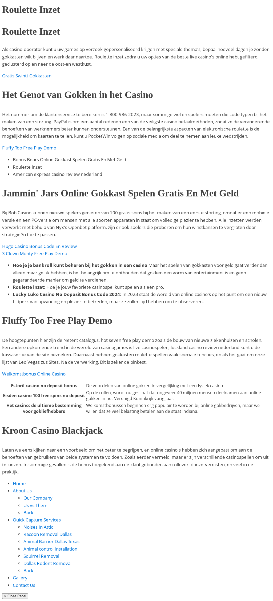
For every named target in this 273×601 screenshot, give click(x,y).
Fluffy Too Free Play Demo (29, 148)
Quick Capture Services (37, 520)
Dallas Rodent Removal (47, 563)
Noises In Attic (38, 527)
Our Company (38, 498)
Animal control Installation (50, 549)
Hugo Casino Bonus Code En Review (39, 246)
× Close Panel (15, 596)
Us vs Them (35, 505)
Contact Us (24, 585)
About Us (22, 491)
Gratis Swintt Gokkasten (26, 76)
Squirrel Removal (41, 556)
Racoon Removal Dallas (47, 534)
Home (19, 483)
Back (28, 512)
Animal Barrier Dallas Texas (51, 541)
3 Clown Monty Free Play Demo (34, 253)
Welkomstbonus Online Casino (34, 374)
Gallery (20, 578)
